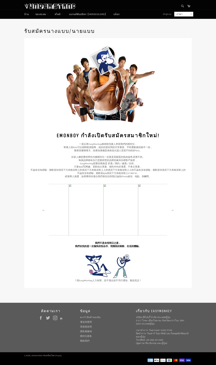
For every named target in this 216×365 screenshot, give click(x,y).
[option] (73, 209)
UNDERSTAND (36, 355)
